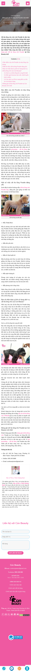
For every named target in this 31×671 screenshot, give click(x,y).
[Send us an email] (5, 614)
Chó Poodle (15, 16)
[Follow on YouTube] (17, 614)
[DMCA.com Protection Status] (25, 615)
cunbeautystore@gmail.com (18, 568)
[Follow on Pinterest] (11, 614)
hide (18, 59)
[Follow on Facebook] (2, 614)
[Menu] (3, 3)
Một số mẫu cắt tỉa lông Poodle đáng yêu (14, 66)
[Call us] (8, 614)
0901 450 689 (19, 572)
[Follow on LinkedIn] (14, 614)
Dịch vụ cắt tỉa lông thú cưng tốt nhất (16, 73)
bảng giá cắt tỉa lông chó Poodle (13, 52)
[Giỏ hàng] (28, 3)
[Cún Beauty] (15, 3)
